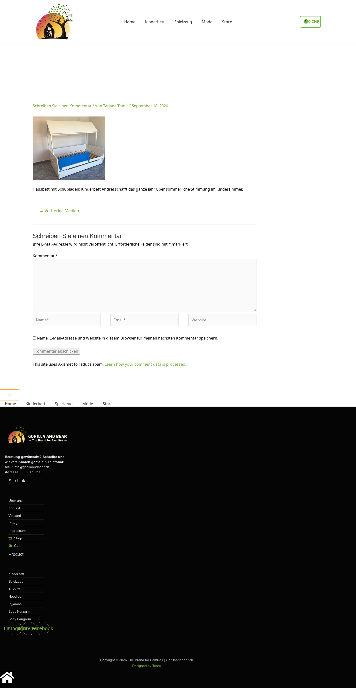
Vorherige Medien (59, 210)
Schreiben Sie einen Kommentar (62, 105)
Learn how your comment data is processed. (145, 364)
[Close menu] (9, 395)
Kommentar (45, 255)
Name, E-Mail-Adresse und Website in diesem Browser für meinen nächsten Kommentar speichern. (127, 338)
